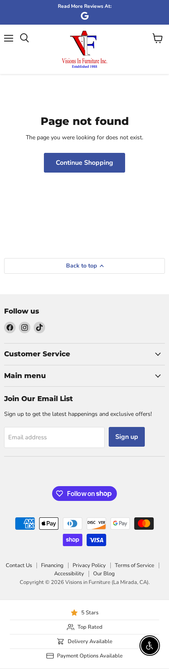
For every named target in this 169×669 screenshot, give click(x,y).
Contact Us (19, 565)
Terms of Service (134, 565)
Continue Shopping (84, 162)
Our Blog (104, 573)
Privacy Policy (89, 565)
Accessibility (69, 573)
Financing (52, 565)
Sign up (126, 436)
